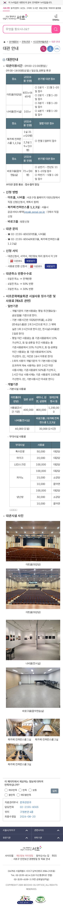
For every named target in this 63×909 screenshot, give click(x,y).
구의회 (28, 8)
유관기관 (5, 837)
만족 (25, 790)
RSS (54, 855)
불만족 (12, 795)
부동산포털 (43, 8)
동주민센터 (14, 8)
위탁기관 (36, 837)
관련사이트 (37, 830)
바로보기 (31, 261)
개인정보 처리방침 (24, 855)
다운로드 (15, 261)
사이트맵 (9, 855)
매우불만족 (26, 795)
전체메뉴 (55, 16)
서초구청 (6, 8)
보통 (35, 790)
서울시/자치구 (7, 830)
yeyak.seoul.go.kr (34, 212)
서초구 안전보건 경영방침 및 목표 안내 (31, 859)
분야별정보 (14, 41)
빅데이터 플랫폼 (54, 8)
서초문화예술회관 (40, 41)
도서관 (35, 8)
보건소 (22, 8)
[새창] (40, 899)
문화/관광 (26, 41)
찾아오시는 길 (42, 855)
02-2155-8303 (29, 807)
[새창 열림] (43, 48)
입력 (54, 791)
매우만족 (13, 790)
